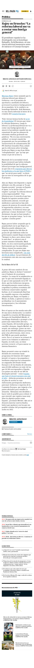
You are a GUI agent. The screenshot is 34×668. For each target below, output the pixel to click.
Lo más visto (6, 546)
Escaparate (17, 593)
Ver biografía (13, 422)
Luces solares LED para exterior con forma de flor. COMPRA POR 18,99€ (22, 635)
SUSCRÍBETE (25, 11)
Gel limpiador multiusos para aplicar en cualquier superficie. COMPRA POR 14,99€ (24, 626)
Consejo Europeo (18, 114)
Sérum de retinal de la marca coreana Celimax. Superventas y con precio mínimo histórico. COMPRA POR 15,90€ (17, 618)
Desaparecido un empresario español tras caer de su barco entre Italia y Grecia (17, 520)
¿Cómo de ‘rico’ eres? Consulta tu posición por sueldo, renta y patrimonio (16, 550)
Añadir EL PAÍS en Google (11, 90)
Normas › (29, 434)
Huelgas (4, 443)
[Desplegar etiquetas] (31, 442)
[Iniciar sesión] (30, 11)
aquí (28, 455)
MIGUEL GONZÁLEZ (18, 419)
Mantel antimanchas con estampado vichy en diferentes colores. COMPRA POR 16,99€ (24, 644)
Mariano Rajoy (8, 96)
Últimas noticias (7, 516)
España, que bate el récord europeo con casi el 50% (16, 376)
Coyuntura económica (14, 443)
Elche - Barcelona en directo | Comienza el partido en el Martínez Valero (17, 537)
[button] (17, 59)
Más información (6, 451)
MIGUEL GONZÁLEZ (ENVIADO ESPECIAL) (17, 79)
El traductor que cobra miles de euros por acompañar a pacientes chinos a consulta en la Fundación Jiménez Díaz (16, 570)
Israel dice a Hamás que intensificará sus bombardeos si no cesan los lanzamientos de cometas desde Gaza (16, 526)
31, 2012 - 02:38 (19, 81)
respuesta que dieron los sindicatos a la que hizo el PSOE (17, 170)
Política (6, 17)
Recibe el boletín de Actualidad (12, 429)
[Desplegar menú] (3, 11)
